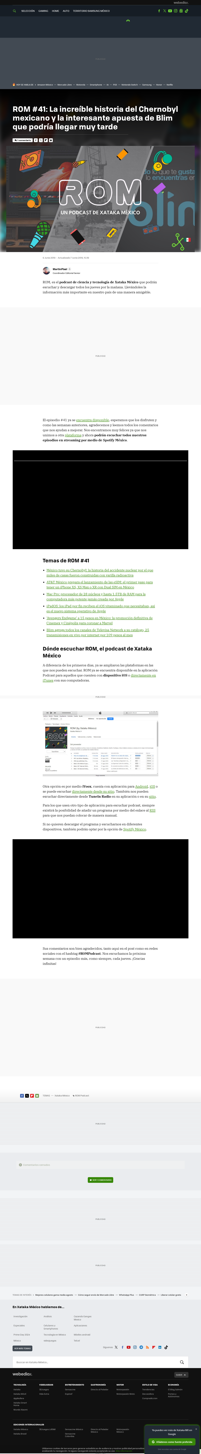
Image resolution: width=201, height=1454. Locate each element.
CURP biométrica (147, 1294)
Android (141, 786)
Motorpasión (123, 1389)
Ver (101, 1179)
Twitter (164, 11)
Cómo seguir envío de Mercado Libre (96, 1294)
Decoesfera (148, 1393)
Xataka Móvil (20, 1393)
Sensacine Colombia (70, 1435)
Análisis (48, 1316)
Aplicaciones (80, 1325)
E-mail (51, 140)
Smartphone (96, 84)
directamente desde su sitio (93, 791)
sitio (152, 796)
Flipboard (46, 140)
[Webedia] (181, 2)
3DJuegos (44, 1389)
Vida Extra (44, 1393)
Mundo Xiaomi (20, 1409)
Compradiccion (149, 1398)
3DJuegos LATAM (47, 1429)
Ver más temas (22, 1348)
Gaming (43, 11)
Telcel (77, 1340)
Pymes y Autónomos (173, 1395)
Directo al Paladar (99, 1389)
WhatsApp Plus (126, 1294)
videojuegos (50, 1340)
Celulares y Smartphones (51, 1327)
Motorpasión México (123, 1430)
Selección (28, 11)
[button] (61, 269)
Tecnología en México (55, 1334)
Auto (66, 11)
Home (55, 11)
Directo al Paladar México (99, 1430)
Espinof (68, 1393)
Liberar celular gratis (171, 1294)
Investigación (20, 1316)
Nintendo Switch (130, 84)
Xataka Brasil (20, 1433)
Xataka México (62, 1095)
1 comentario (24, 140)
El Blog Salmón (175, 1389)
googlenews (181, 11)
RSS (152, 810)
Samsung (147, 84)
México (17, 1340)
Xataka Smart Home (20, 1404)
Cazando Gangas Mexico (83, 1318)
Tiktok (186, 11)
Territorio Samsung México (91, 11)
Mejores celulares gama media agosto (54, 1294)
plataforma (73, 435)
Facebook (159, 11)
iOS (152, 786)
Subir (179, 1374)
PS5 (115, 84)
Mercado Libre (64, 84)
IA (108, 84)
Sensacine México (74, 1429)
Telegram (141, 1346)
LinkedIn (159, 1346)
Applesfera (19, 1398)
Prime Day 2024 (22, 1334)
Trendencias (148, 1389)
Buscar (182, 1362)
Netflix (170, 84)
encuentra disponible (92, 420)
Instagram (175, 11)
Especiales (19, 1325)
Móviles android (82, 1334)
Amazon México (45, 84)
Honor (159, 84)
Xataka (17, 1389)
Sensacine (70, 1389)
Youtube (170, 11)
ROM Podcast (82, 1095)
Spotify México (134, 829)
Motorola (80, 84)
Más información (124, 1450)
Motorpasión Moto (126, 1393)
